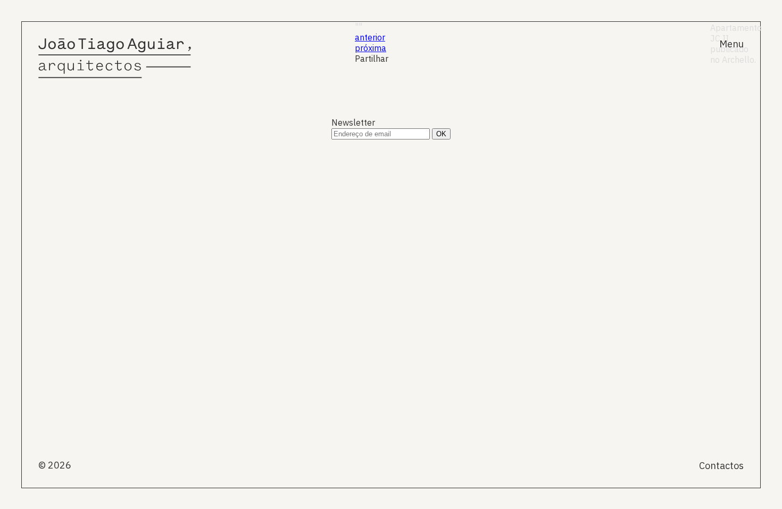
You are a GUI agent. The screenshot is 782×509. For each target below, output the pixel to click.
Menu (731, 44)
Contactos (721, 465)
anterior (370, 37)
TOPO (735, 259)
